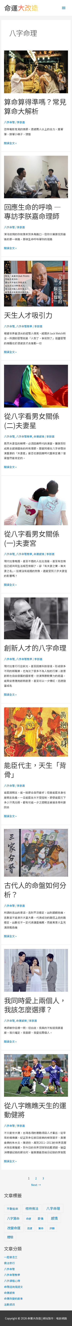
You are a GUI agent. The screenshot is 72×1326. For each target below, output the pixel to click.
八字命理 (9, 122)
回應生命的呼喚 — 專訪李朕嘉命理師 (32, 211)
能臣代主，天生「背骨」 (35, 769)
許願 (52, 1228)
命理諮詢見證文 (13, 1287)
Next (36, 1185)
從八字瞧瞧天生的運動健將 (35, 1109)
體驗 (10, 1237)
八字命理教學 (24, 326)
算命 (40, 1228)
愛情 (40, 1218)
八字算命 (13, 1218)
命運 (28, 1218)
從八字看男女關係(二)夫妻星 (31, 420)
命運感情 (39, 436)
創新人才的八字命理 (35, 648)
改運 (29, 1228)
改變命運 (13, 1227)
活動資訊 (9, 1304)
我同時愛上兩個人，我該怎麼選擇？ (35, 1004)
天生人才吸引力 (28, 315)
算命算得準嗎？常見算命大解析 (35, 106)
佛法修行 (9, 1263)
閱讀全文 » (10, 143)
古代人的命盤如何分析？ (35, 889)
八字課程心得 (12, 1281)
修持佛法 (31, 1208)
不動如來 (12, 1209)
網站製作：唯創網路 (55, 1318)
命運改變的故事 (13, 1298)
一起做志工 (10, 1257)
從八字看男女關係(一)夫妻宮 (31, 538)
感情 (54, 1218)
